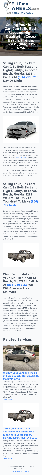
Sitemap (27, 471)
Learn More (7, 399)
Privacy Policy (17, 471)
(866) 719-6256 (28, 77)
